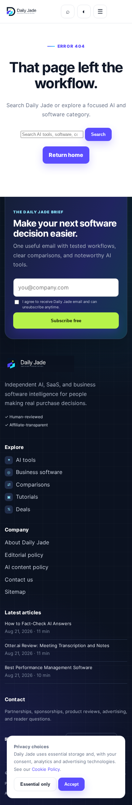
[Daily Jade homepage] (31, 11)
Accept (71, 784)
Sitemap (15, 591)
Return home (66, 154)
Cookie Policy (46, 769)
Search (98, 134)
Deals (18, 509)
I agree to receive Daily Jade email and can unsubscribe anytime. (59, 304)
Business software (34, 472)
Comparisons (28, 484)
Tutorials (22, 496)
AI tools (21, 459)
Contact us (19, 579)
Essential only (35, 784)
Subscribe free (66, 320)
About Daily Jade (27, 542)
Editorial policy (24, 554)
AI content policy (26, 567)
